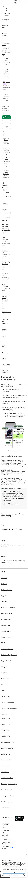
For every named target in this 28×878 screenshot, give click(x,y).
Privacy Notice (6, 830)
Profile (6, 15)
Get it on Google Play (19, 817)
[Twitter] (8, 817)
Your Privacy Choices (5, 847)
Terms (3, 827)
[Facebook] (2, 817)
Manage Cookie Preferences (6, 843)
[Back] (3, 130)
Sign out (6, 127)
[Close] (3, 6)
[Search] (3, 1)
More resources (6, 714)
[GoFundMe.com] (17, 2)
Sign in (6, 122)
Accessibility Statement (5, 836)
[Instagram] (11, 817)
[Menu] (24, 1)
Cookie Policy (5, 839)
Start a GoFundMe (6, 117)
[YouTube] (5, 817)
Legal (3, 832)
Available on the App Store (19, 820)
